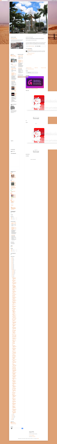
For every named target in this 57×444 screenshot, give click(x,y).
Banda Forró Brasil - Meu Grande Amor (14, 362)
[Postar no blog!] (37, 46)
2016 (12, 262)
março (13, 415)
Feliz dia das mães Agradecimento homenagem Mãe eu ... (14, 371)
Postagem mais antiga (43, 67)
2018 (12, 260)
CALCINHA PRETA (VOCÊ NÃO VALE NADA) (14, 410)
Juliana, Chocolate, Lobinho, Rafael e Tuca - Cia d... (14, 365)
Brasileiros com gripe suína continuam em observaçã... (14, 381)
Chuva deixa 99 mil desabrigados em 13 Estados (14, 352)
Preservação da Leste (14, 38)
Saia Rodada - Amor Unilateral (14, 294)
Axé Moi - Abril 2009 (13, 304)
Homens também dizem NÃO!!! (14, 330)
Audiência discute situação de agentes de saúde (14, 325)
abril (12, 414)
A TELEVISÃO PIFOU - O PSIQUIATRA (14, 332)
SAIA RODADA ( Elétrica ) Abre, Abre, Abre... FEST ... (14, 404)
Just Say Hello (12, 202)
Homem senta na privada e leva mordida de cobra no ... (14, 349)
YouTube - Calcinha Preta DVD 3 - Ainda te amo (13, 69)
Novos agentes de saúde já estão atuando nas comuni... (14, 323)
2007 (12, 419)
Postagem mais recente (28, 67)
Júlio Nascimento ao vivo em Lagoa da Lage (14, 317)
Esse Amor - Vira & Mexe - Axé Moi (14, 335)
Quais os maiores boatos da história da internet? (14, 358)
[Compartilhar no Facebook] (39, 46)
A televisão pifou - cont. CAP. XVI (14, 388)
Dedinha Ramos (13, 55)
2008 (12, 418)
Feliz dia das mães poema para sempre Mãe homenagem (14, 376)
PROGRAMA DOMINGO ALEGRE (15, 94)
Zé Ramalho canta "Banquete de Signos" (14, 384)
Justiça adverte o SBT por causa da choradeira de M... (14, 328)
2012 (12, 266)
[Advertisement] (36, 61)
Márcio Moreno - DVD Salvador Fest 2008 (14, 309)
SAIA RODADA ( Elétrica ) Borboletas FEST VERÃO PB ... (14, 407)
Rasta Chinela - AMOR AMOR (14, 367)
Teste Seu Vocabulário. (31, 435)
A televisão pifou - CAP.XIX (14, 354)
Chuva (13, 344)
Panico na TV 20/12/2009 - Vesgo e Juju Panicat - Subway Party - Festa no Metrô (13, 73)
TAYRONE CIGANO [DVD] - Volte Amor (14, 315)
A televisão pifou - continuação (14, 355)
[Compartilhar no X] (38, 46)
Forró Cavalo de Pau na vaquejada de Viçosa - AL (14, 399)
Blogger (38, 438)
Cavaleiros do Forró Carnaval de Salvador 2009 (14, 292)
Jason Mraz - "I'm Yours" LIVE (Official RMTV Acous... (14, 278)
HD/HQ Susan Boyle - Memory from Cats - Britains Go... (14, 298)
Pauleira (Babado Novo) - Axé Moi (14, 336)
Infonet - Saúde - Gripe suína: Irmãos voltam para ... (14, 390)
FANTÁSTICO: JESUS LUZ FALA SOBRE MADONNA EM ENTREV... (14, 286)
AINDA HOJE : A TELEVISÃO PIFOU (14, 281)
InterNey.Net (33, 436)
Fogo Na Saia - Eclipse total (13, 392)
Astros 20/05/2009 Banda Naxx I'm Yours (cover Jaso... (14, 283)
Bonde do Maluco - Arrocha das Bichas (14, 307)
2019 (12, 259)
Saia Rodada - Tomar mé (13, 295)
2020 (12, 258)
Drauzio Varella (13, 80)
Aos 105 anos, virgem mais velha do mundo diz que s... (14, 346)
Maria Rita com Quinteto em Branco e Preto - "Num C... (14, 302)
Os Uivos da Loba (13, 191)
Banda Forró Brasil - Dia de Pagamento (14, 360)
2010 (12, 268)
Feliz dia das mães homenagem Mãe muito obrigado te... (14, 373)
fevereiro (13, 416)
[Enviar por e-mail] (36, 46)
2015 (12, 263)
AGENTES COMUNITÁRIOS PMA (14, 379)
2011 (12, 267)
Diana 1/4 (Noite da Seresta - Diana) (14, 320)
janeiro (13, 417)
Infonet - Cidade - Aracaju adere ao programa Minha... (14, 412)
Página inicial (36, 67)
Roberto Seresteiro (14, 318)
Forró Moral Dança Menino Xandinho (14, 289)
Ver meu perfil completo (13, 56)
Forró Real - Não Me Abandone (14, 368)
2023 (12, 257)
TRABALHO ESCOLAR (13, 343)
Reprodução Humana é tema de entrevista (14, 338)
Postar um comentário (29, 54)
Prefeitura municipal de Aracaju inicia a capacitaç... (14, 386)
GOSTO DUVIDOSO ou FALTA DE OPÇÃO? (14, 341)
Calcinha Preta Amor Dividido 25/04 (14, 402)
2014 (12, 264)
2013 (12, 265)
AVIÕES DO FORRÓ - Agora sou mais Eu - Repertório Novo (14, 396)
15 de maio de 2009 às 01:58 (31, 53)
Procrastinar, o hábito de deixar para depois (14, 300)
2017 (12, 261)
